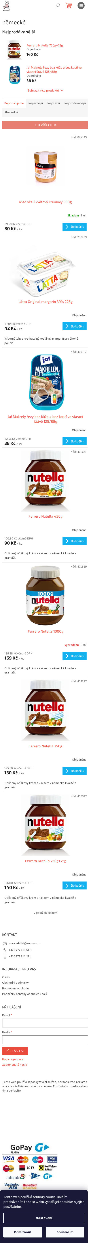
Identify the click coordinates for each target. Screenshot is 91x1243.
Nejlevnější (35, 103)
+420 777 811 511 (20, 950)
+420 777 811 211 (20, 956)
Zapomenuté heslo (14, 1065)
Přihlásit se (15, 1051)
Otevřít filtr (45, 125)
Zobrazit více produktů (43, 90)
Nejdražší (53, 103)
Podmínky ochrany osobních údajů (24, 994)
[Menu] (81, 5)
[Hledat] (57, 5)
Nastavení (44, 1218)
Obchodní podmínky (15, 983)
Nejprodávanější (75, 103)
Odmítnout (23, 1232)
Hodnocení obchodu (15, 988)
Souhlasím (65, 1232)
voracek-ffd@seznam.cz (25, 943)
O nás (6, 977)
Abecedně (11, 112)
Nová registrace (12, 1060)
